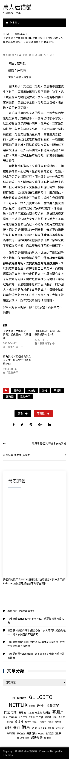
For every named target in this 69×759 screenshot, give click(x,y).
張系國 (10, 722)
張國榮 (48, 717)
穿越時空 (60, 728)
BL (14, 698)
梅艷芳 (50, 721)
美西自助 (32, 733)
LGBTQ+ (45, 697)
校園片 (35, 721)
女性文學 (22, 717)
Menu (14, 22)
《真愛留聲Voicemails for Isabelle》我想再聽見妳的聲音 (35, 655)
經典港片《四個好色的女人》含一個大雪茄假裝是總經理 (17, 360)
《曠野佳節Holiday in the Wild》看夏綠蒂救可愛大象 (35, 620)
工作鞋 (39, 717)
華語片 (57, 390)
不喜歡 (41, 413)
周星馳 (38, 713)
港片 (26, 727)
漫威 (34, 727)
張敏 (55, 717)
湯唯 (44, 390)
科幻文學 (43, 728)
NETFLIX (18, 705)
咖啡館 (47, 712)
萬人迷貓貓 (17, 7)
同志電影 (10, 712)
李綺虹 (32, 390)
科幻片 (51, 728)
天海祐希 (13, 717)
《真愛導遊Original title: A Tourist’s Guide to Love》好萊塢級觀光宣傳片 (36, 644)
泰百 (16, 728)
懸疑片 (19, 721)
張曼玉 (61, 717)
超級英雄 (37, 737)
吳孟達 (31, 713)
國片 (5, 717)
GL (32, 697)
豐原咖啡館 (23, 737)
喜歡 (21, 413)
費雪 (24, 55)
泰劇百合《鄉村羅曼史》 (21, 611)
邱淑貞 (47, 738)
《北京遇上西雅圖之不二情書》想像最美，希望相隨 (17, 334)
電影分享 (25, 396)
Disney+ (22, 698)
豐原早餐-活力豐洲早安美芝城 (49, 443)
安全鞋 (32, 717)
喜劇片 (58, 712)
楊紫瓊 (58, 721)
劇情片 (32, 706)
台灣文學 (52, 705)
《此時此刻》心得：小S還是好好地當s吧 (48, 333)
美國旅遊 (11, 733)
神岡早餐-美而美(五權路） (18, 454)
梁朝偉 (43, 722)
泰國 (8, 728)
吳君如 (22, 712)
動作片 (41, 705)
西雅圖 (10, 396)
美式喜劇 (21, 733)
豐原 (58, 733)
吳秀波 (17, 390)
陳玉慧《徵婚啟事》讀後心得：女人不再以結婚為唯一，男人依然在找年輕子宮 (36, 632)
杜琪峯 (28, 721)
